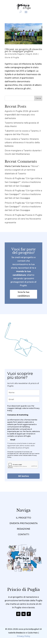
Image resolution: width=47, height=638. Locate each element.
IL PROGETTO (23, 518)
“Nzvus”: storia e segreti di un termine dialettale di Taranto (22, 170)
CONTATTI (23, 534)
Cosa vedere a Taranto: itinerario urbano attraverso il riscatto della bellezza (22, 142)
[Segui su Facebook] (29, 614)
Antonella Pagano (15, 54)
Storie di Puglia (12, 57)
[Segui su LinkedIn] (23, 614)
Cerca (38, 98)
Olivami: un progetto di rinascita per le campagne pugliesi (23, 50)
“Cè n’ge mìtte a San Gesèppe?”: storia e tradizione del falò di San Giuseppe (23, 182)
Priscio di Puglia (13, 178)
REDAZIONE (23, 529)
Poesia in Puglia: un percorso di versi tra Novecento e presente (23, 219)
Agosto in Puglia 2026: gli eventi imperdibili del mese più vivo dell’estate (22, 114)
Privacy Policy (23, 636)
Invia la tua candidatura (23, 294)
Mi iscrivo (23, 476)
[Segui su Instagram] (18, 614)
